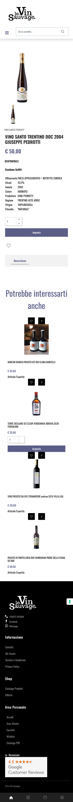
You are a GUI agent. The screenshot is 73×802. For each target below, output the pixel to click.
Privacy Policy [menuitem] (12, 666)
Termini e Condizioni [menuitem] (15, 660)
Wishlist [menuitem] (11, 736)
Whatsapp (13, 626)
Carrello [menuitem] (11, 730)
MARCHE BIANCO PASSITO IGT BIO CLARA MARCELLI (32, 362)
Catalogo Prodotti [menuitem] (14, 689)
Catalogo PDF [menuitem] (13, 743)
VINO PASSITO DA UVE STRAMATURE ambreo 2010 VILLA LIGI (35, 496)
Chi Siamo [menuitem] (10, 654)
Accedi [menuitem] (10, 717)
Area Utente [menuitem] (13, 723)
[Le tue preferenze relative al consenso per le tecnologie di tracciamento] (70, 601)
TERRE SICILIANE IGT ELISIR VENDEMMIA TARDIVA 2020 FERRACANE (33, 425)
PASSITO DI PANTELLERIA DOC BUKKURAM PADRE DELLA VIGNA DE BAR (36, 559)
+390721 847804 (16, 616)
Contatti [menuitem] (9, 647)
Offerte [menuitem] (8, 695)
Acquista (37, 232)
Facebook (13, 621)
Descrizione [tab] (20, 261)
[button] (63, 31)
